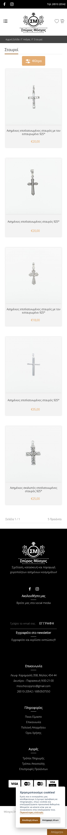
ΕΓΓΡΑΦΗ (46, 623)
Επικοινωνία (33, 722)
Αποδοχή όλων (30, 820)
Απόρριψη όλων (50, 820)
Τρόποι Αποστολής (33, 763)
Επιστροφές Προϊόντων (33, 769)
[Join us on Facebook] (29, 588)
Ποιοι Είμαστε (33, 716)
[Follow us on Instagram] (37, 588)
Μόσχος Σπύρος (33, 22)
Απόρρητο (57, 832)
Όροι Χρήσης (33, 733)
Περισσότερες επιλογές (31, 812)
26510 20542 (56, 4)
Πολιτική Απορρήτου (33, 727)
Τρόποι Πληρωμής (33, 758)
